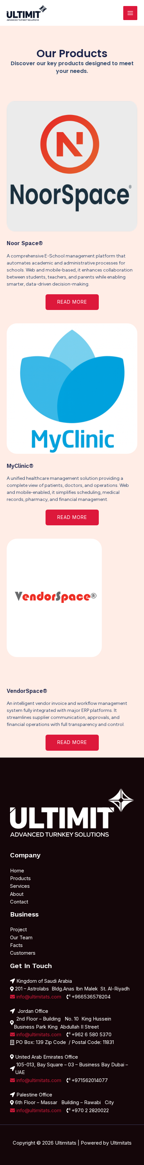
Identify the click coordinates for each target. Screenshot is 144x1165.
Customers (22, 953)
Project (18, 930)
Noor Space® (25, 243)
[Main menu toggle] (130, 13)
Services (20, 886)
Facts (16, 945)
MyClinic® (20, 466)
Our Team (21, 938)
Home (17, 871)
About (16, 894)
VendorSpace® (27, 691)
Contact (19, 902)
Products (20, 878)
